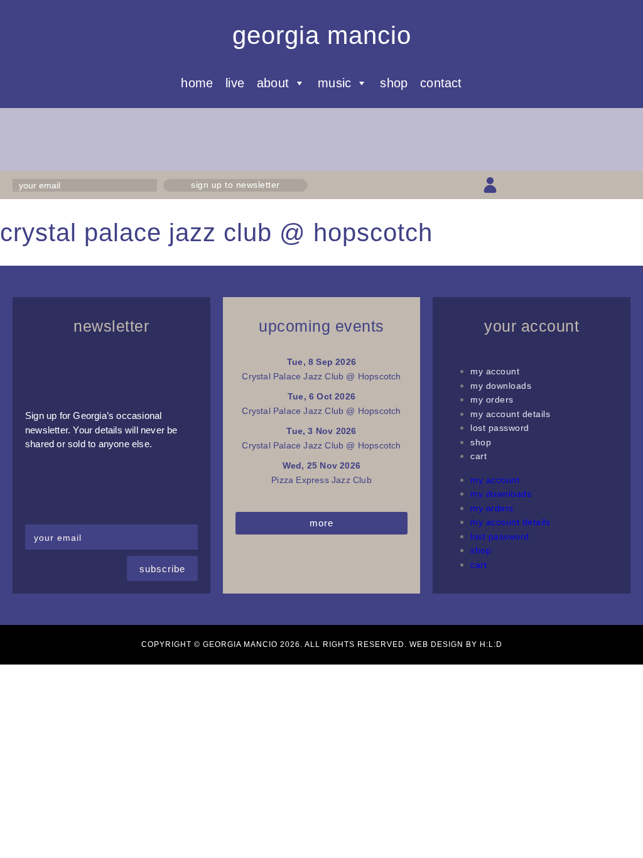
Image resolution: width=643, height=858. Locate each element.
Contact (441, 83)
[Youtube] (578, 185)
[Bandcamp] (600, 185)
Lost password (499, 428)
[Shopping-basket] (512, 185)
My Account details (510, 414)
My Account (494, 371)
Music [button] (334, 83)
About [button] (273, 83)
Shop (394, 83)
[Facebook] (534, 185)
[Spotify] (622, 185)
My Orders (492, 399)
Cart (478, 456)
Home (197, 83)
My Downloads (500, 386)
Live (234, 83)
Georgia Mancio (321, 35)
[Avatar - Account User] (490, 185)
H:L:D (491, 644)
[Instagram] (556, 185)
